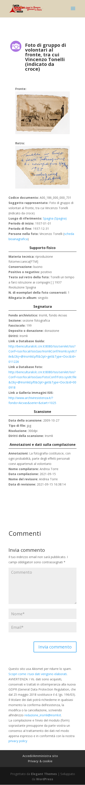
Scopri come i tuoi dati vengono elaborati (37, 674)
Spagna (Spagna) (55, 218)
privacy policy (17, 741)
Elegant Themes (44, 774)
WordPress (44, 779)
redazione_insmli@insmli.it (42, 715)
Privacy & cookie (40, 761)
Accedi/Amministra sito (40, 756)
